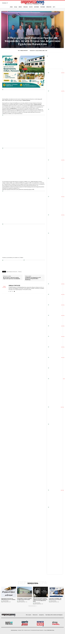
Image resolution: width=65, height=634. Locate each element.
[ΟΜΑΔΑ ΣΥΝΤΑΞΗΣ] (4, 288)
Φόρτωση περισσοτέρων (32, 605)
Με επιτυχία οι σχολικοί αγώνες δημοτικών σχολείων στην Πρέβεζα (11, 278)
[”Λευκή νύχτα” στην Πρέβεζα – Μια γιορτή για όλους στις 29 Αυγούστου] (56, 592)
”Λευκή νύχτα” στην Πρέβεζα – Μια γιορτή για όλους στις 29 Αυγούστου (55, 599)
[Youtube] (14, 291)
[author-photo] (2, 600)
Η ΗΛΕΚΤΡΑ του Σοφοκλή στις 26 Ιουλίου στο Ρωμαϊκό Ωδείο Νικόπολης (33, 278)
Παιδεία (20, 271)
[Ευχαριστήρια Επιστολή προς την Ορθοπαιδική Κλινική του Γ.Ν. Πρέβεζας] (8, 592)
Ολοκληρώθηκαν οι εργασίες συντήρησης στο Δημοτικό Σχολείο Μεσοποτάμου (24, 599)
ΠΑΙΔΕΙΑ (32, 34)
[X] (12, 291)
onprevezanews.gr (14, 630)
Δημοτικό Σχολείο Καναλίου (12, 271)
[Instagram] (10, 291)
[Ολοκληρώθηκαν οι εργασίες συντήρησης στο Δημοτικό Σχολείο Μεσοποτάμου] (24, 592)
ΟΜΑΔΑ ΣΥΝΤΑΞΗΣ (24, 50)
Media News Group (51, 630)
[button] (5, 3)
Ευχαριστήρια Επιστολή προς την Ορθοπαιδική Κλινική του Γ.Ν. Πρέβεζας (8, 599)
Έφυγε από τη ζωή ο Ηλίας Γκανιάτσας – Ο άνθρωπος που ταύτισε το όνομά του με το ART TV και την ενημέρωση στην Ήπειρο (40, 600)
